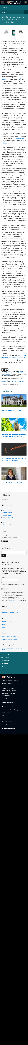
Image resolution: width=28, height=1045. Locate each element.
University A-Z (5, 698)
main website (15, 380)
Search (25, 2)
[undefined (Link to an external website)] (5, 369)
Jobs (2, 715)
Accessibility (4, 685)
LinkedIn (6, 663)
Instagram (6, 660)
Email (3, 577)
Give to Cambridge (6, 712)
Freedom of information (7, 688)
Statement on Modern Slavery (9, 693)
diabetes (3, 609)
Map (2, 718)
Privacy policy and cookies (8, 690)
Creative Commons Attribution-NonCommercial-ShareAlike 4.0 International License (12, 373)
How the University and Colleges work (11, 710)
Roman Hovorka (5, 624)
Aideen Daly (4, 627)
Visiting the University (7, 721)
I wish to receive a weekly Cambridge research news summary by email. (13, 585)
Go (3, 555)
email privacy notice (15, 600)
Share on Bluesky (7, 520)
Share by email (7, 525)
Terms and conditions (7, 695)
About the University (7, 707)
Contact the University (7, 683)
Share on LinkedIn (7, 512)
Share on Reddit (7, 515)
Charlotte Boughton (6, 621)
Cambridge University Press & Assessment (12, 724)
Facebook (6, 657)
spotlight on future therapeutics (9, 612)
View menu (2, 2)
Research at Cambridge (8, 728)
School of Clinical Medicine (8, 636)
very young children (18, 138)
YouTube (6, 669)
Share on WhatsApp (8, 517)
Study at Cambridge (7, 702)
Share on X (6, 522)
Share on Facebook (8, 510)
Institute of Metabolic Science (9, 639)
